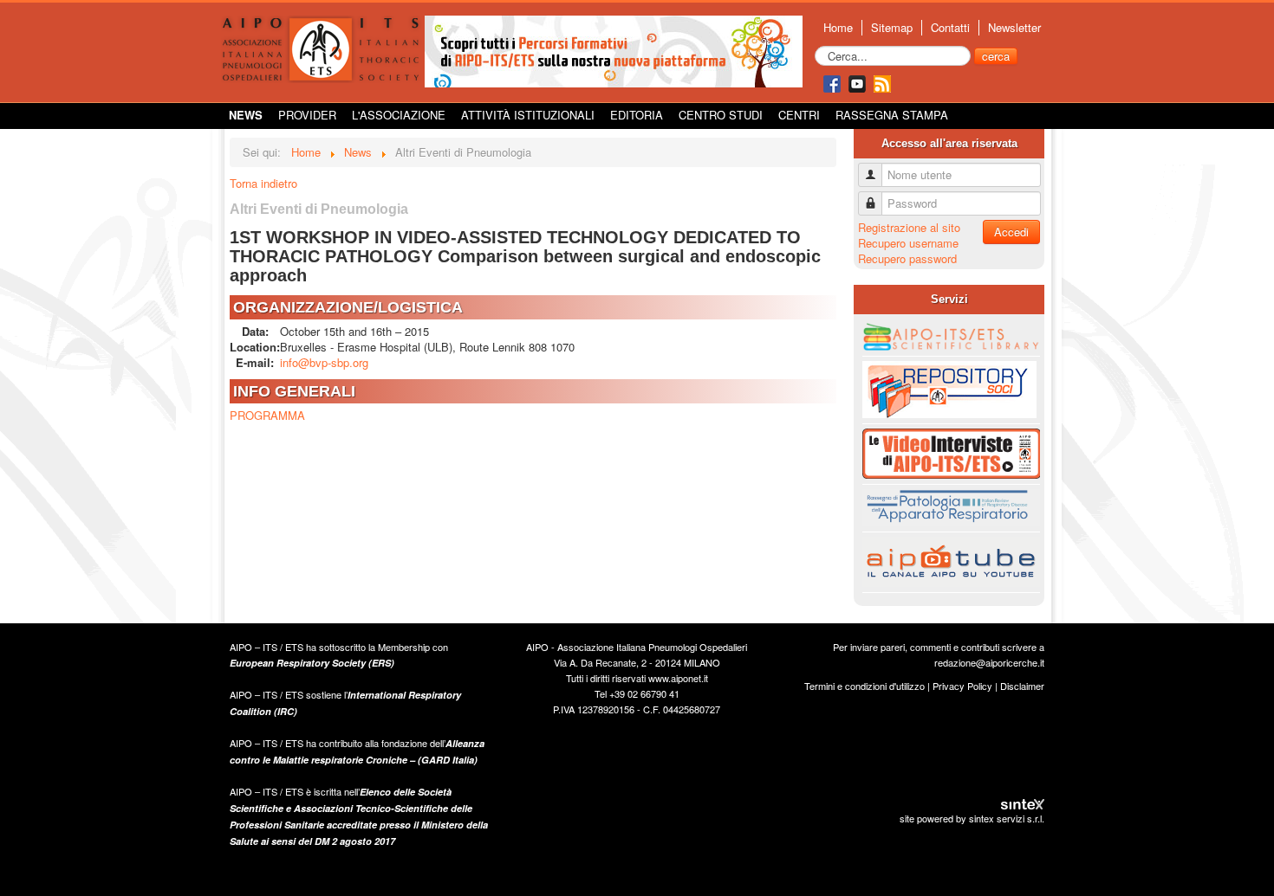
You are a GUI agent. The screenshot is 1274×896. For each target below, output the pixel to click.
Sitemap (892, 27)
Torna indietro (263, 183)
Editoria (636, 114)
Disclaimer (1022, 686)
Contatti (950, 27)
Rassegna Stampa (891, 114)
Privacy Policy (962, 686)
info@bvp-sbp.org (324, 362)
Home (838, 27)
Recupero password (907, 258)
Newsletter (1014, 27)
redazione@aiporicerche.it (989, 662)
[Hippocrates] (614, 50)
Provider (307, 114)
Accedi (1011, 231)
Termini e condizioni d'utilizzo (864, 686)
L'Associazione (398, 114)
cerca (996, 56)
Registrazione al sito (909, 227)
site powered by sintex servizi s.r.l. (972, 818)
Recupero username (908, 243)
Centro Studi (721, 114)
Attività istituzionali (528, 114)
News (246, 114)
